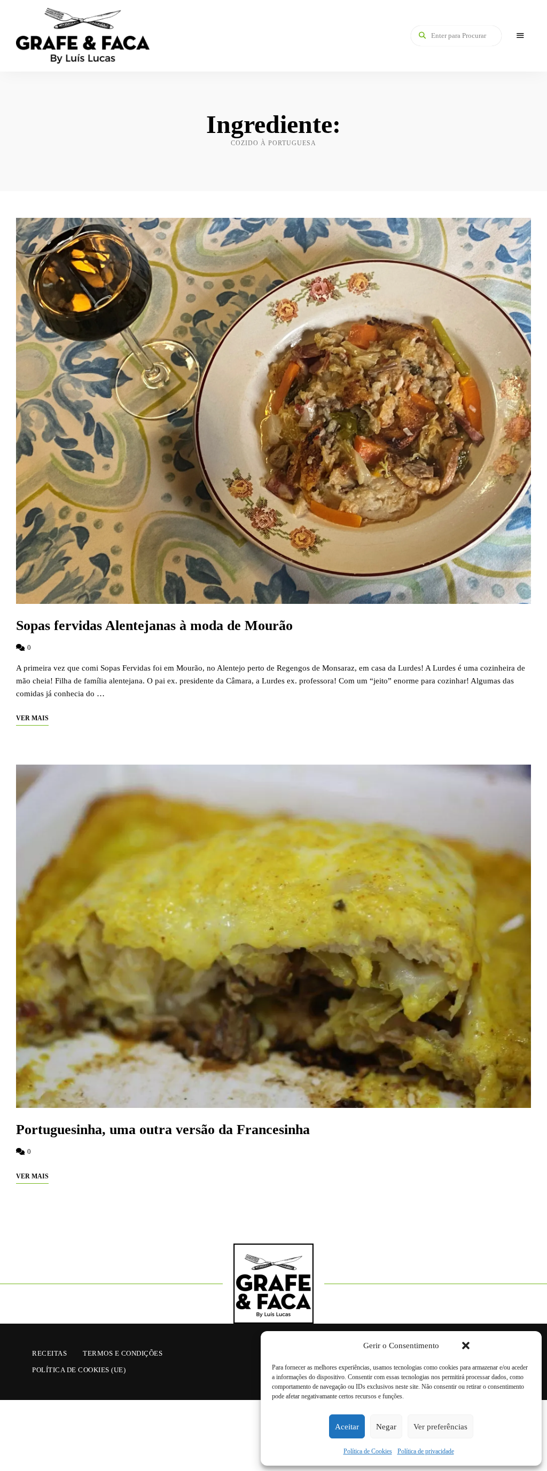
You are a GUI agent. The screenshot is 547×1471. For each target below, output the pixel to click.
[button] (465, 1345)
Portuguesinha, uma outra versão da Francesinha (163, 1129)
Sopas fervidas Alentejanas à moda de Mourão (154, 625)
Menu (520, 35)
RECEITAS (49, 1353)
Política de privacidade (425, 1451)
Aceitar (347, 1426)
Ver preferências (440, 1426)
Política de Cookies (367, 1451)
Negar (386, 1426)
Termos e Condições (122, 1353)
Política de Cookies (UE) (79, 1370)
